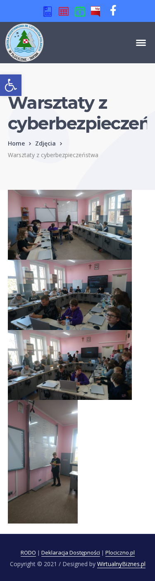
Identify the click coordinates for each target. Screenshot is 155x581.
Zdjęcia (45, 143)
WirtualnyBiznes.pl (121, 564)
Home (16, 143)
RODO (28, 552)
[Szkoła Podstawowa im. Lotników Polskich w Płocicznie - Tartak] (24, 41)
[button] (10, 85)
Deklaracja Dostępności (70, 552)
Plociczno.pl (120, 552)
